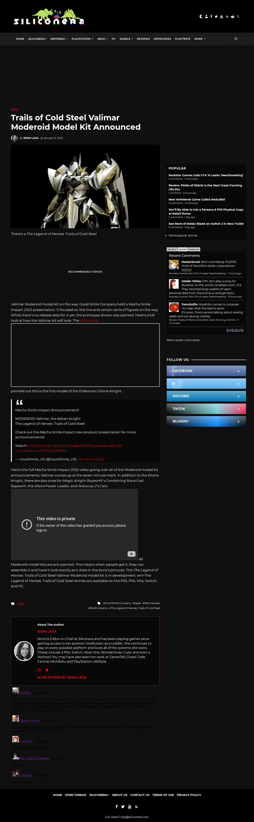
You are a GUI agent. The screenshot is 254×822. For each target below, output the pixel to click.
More (198, 38)
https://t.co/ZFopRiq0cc (48, 446)
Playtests (182, 38)
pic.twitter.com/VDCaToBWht (40, 451)
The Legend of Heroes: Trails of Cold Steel (135, 608)
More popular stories (183, 235)
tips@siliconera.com (135, 817)
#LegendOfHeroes (84, 446)
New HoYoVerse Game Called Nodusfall (197, 199)
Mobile (125, 38)
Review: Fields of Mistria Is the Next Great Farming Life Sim (202, 320)
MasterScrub (191, 262)
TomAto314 (190, 304)
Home (20, 38)
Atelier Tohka (191, 281)
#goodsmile (111, 446)
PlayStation (81, 38)
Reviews (143, 38)
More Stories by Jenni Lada (62, 677)
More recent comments (183, 340)
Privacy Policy (189, 795)
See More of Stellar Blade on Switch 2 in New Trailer (206, 224)
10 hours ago (235, 296)
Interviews (162, 38)
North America (99, 608)
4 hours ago (234, 273)
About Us (119, 795)
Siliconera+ (37, 38)
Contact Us (139, 795)
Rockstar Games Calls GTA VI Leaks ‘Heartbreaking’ (206, 175)
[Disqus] (85, 735)
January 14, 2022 (91, 459)
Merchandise (152, 603)
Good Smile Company (118, 603)
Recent (182, 249)
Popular (194, 249)
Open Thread (75, 795)
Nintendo (57, 38)
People (172, 249)
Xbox (101, 38)
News (14, 109)
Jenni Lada (30, 138)
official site (89, 320)
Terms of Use (163, 795)
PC (114, 38)
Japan (137, 603)
